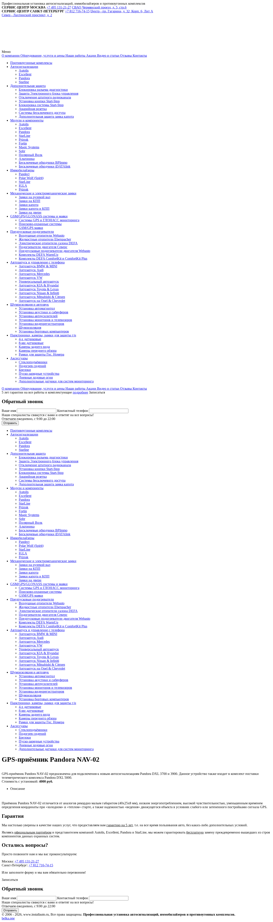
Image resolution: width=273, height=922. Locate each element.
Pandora (24, 78)
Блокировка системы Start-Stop (41, 105)
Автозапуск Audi (31, 270)
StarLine (24, 136)
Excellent (25, 74)
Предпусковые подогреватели (32, 231)
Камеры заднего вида (34, 347)
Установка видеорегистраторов (41, 324)
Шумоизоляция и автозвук (29, 304)
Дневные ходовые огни (36, 377)
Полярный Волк (30, 155)
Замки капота (28, 205)
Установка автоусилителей (38, 316)
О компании (11, 55)
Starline (24, 82)
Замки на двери (30, 212)
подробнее (80, 392)
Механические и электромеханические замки (43, 193)
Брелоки (25, 370)
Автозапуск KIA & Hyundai (39, 285)
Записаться (97, 392)
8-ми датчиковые (31, 343)
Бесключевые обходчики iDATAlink (44, 166)
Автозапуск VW (30, 277)
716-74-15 (77, 11)
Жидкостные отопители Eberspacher (45, 239)
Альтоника (27, 159)
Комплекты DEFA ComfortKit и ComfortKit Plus (53, 258)
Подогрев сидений (32, 366)
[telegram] (34, 48)
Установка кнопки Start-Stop (39, 101)
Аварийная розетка (33, 109)
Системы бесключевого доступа (42, 112)
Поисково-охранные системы (40, 224)
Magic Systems (29, 147)
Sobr (22, 151)
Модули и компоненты (27, 120)
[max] (99, 48)
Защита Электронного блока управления (48, 93)
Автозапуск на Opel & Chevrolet (42, 301)
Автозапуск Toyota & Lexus (39, 289)
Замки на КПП (29, 201)
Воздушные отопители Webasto (41, 235)
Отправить (10, 423)
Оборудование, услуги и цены (42, 55)
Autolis (24, 70)
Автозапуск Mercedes (34, 274)
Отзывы (125, 55)
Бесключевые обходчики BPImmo (43, 162)
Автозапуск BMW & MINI (38, 266)
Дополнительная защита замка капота (46, 116)
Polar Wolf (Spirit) (31, 178)
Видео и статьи (107, 55)
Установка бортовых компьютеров (44, 331)
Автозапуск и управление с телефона (37, 262)
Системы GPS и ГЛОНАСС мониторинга (49, 220)
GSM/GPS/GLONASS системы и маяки (39, 216)
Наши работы (75, 55)
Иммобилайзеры (22, 170)
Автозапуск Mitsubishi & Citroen (42, 297)
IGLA (23, 185)
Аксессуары (19, 358)
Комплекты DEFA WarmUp (38, 254)
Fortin (23, 143)
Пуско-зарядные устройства (39, 373)
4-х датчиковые (30, 339)
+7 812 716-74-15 (41, 865)
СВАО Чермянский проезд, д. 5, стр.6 (99, 7)
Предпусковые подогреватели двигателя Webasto (54, 251)
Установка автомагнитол (37, 308)
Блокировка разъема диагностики (43, 89)
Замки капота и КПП (34, 208)
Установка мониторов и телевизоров (45, 320)
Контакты (139, 55)
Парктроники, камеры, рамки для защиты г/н (43, 335)
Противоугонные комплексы (31, 63)
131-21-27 (58, 7)
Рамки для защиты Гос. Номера (41, 354)
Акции (90, 55)
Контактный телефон (73, 411)
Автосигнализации (24, 66)
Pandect (24, 174)
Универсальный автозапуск (39, 281)
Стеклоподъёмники (33, 362)
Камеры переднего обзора (38, 350)
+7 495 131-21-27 (27, 861)
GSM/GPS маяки (31, 228)
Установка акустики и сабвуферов (43, 312)
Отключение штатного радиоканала (45, 97)
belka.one (8, 918)
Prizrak (23, 139)
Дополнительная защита (28, 86)
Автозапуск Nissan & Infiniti (39, 293)
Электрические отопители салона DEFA (48, 243)
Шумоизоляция (30, 327)
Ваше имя (9, 411)
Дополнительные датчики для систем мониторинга (56, 381)
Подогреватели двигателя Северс (43, 247)
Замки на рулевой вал (34, 197)
